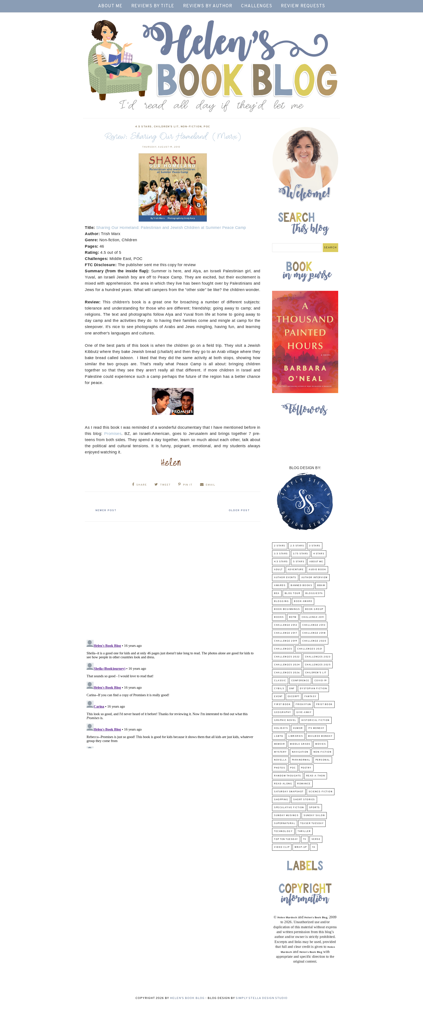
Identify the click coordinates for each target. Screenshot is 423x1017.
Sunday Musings (286, 815)
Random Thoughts (287, 775)
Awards (280, 585)
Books (279, 617)
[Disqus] (172, 579)
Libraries (295, 736)
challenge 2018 (314, 633)
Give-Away (304, 712)
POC (207, 126)
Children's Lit (166, 126)
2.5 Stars (297, 545)
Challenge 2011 (313, 617)
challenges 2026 (287, 672)
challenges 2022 (287, 656)
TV (304, 839)
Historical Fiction (315, 720)
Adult (278, 569)
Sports (314, 807)
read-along (283, 783)
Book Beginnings (287, 609)
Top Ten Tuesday (286, 839)
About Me (110, 6)
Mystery (280, 752)
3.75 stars (300, 553)
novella (280, 760)
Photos (279, 767)
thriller (304, 831)
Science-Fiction (321, 791)
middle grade (300, 744)
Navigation (300, 752)
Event (278, 696)
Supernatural (284, 823)
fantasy (310, 696)
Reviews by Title (152, 6)
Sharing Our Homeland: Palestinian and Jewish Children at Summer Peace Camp (171, 227)
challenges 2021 (309, 649)
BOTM (293, 617)
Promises (112, 433)
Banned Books (301, 585)
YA (313, 847)
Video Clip (281, 847)
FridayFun (303, 704)
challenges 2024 (287, 664)
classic (280, 680)
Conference (300, 680)
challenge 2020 (314, 641)
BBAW (321, 585)
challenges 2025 (318, 664)
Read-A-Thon (315, 775)
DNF (292, 688)
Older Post (239, 510)
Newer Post (106, 510)
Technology (283, 831)
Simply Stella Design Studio (262, 998)
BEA (277, 593)
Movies (320, 744)
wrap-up (301, 847)
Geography (282, 712)
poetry (306, 767)
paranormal (301, 760)
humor (298, 728)
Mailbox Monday (320, 736)
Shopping (281, 799)
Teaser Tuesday (312, 823)
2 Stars (279, 545)
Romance (304, 783)
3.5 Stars (281, 553)
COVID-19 (320, 680)
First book (282, 704)
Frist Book (324, 704)
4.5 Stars (143, 126)
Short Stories (304, 799)
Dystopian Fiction (313, 688)
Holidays (281, 728)
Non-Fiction (191, 126)
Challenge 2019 (285, 641)
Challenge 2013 (313, 625)
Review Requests (303, 6)
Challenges (256, 6)
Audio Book (317, 569)
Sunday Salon (314, 815)
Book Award (303, 601)
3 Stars (314, 545)
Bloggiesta (314, 593)
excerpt (294, 696)
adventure (296, 569)
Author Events (285, 577)
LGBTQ (278, 736)
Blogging (281, 601)
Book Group (314, 609)
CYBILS (279, 688)
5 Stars (298, 561)
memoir (279, 744)
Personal (322, 760)
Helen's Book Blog (187, 998)
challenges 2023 (318, 656)
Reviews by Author (207, 6)
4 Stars (319, 553)
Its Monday (316, 728)
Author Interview (314, 577)
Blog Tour (293, 593)
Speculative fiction (289, 807)
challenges (283, 649)
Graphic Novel (285, 720)
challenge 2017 (285, 633)
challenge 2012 (285, 625)
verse (316, 839)
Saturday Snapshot (289, 791)
